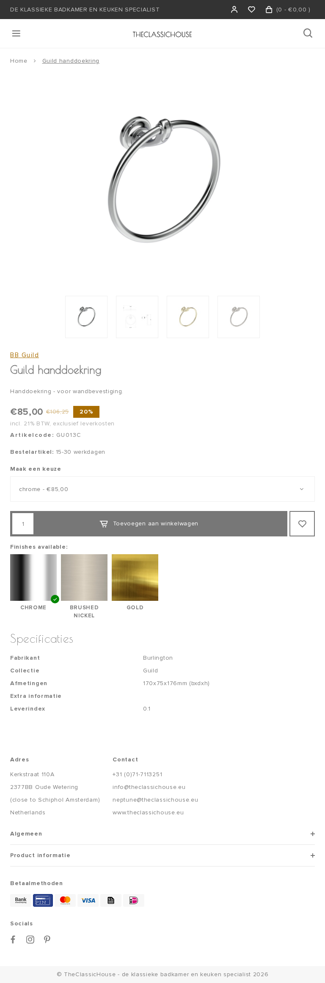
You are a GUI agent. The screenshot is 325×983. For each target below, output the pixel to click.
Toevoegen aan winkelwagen (156, 523)
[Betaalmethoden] (20, 900)
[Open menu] (17, 33)
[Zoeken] (308, 33)
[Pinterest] (47, 939)
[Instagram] (30, 939)
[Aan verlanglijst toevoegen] (302, 523)
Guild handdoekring (71, 60)
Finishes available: (38, 546)
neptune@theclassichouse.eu (155, 799)
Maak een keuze (35, 468)
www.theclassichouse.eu (148, 812)
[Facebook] (13, 939)
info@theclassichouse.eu (149, 787)
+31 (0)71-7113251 (137, 774)
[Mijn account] (234, 9)
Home (19, 60)
